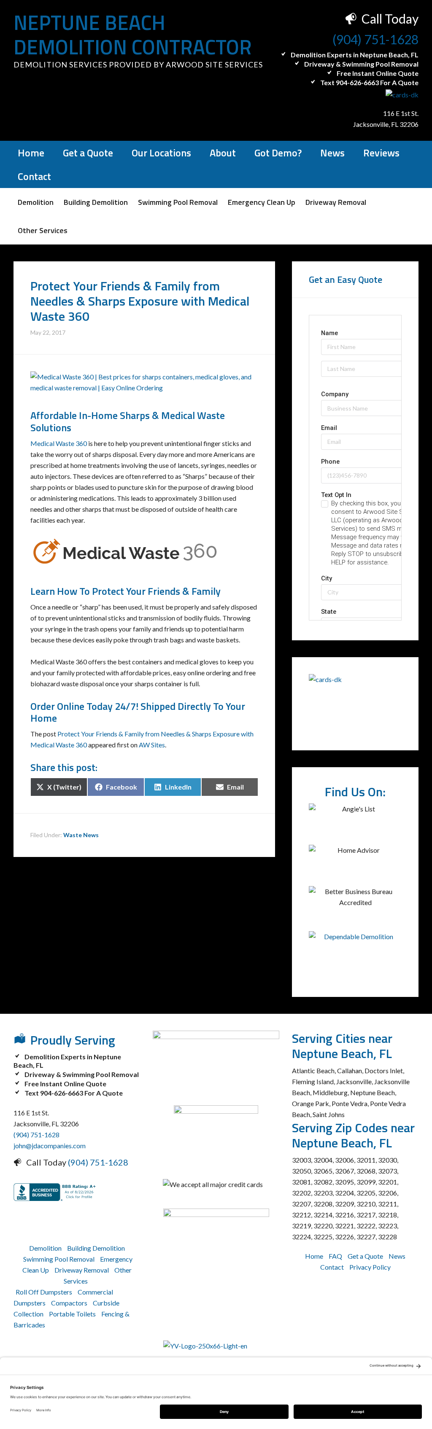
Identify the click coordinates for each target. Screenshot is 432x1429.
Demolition (45, 1248)
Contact (332, 1267)
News (397, 1256)
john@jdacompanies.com (50, 1146)
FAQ (335, 1256)
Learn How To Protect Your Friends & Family (125, 591)
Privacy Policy (370, 1267)
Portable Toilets (72, 1314)
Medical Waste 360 (58, 443)
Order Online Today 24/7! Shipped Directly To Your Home (137, 712)
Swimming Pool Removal (58, 1259)
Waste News (81, 834)
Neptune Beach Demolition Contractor (133, 34)
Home (314, 1256)
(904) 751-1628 (375, 39)
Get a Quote (365, 1256)
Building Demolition (96, 1248)
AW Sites (152, 745)
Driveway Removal (81, 1270)
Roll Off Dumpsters (44, 1292)
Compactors (69, 1303)
